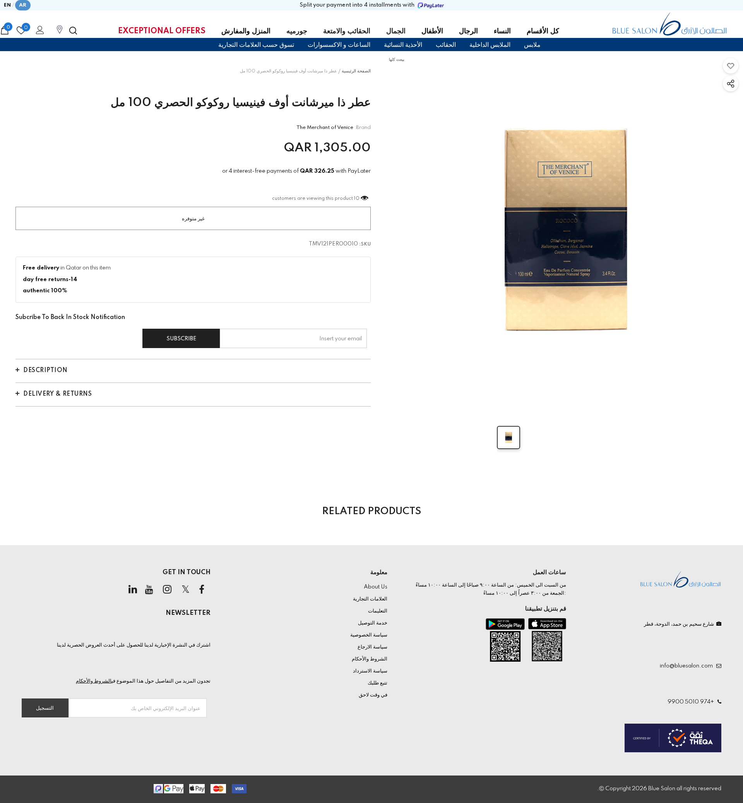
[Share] (730, 83)
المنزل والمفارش (245, 31)
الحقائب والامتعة (346, 31)
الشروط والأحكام (93, 681)
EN (7, 5)
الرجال (468, 31)
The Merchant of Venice (324, 127)
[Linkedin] (133, 590)
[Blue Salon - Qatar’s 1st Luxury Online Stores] (669, 24)
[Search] (73, 30)
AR (23, 5)
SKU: (365, 244)
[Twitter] (185, 590)
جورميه (296, 31)
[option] (564, 231)
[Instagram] (167, 590)
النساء (502, 31)
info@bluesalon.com (687, 666)
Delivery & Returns (57, 394)
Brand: (362, 127)
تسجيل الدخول (38, 32)
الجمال (396, 31)
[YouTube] (149, 590)
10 (357, 198)
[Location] (59, 33)
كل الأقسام (543, 31)
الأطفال (432, 31)
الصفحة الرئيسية (356, 71)
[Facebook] (202, 590)
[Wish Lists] (730, 66)
